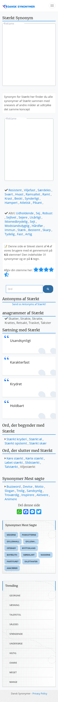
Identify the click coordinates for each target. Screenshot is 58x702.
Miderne (11, 534)
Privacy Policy (39, 693)
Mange (13, 681)
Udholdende (25, 213)
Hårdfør (37, 226)
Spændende (16, 633)
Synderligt (32, 198)
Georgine (14, 595)
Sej (38, 213)
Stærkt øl (35, 439)
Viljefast (29, 190)
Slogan (9, 491)
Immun (10, 230)
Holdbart (17, 405)
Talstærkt (11, 467)
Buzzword (13, 486)
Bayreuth (12, 554)
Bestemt (34, 230)
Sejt (32, 221)
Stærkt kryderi (16, 439)
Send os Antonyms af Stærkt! (29, 304)
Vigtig (12, 653)
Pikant (37, 203)
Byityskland (29, 548)
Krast (8, 198)
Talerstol (15, 614)
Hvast (19, 194)
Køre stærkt (14, 458)
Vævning (14, 605)
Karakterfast (20, 362)
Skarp (47, 230)
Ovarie (13, 662)
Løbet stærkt (14, 462)
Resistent (15, 190)
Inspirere (27, 495)
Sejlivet (11, 217)
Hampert (11, 203)
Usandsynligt (20, 340)
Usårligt (35, 217)
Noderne (45, 554)
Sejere (23, 217)
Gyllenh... (31, 541)
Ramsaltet (33, 194)
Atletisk (25, 203)
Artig (28, 234)
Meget (13, 672)
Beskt (18, 198)
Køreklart (28, 554)
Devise (27, 486)
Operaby (11, 548)
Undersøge (16, 643)
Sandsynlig (34, 491)
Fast (20, 234)
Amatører (12, 568)
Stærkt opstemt (16, 443)
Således (13, 624)
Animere (11, 499)
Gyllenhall (13, 541)
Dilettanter (31, 561)
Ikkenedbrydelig (16, 221)
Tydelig (10, 234)
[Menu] (52, 5)
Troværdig (12, 495)
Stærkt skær (38, 443)
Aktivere (42, 495)
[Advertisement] (29, 55)
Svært (9, 194)
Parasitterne (29, 534)
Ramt (46, 194)
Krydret (16, 384)
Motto (39, 486)
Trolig (20, 491)
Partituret (12, 561)
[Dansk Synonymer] (18, 5)
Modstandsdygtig (17, 226)
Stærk (21, 230)
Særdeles (44, 190)
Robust (47, 213)
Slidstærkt (32, 462)
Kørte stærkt (34, 458)
